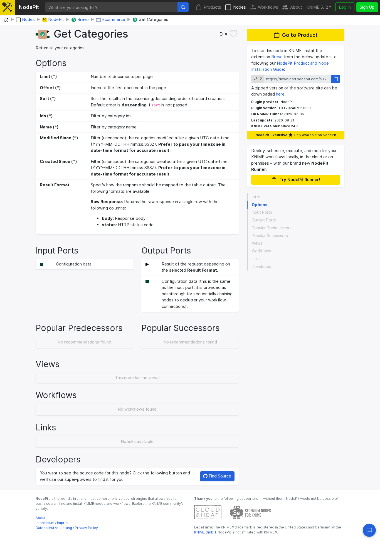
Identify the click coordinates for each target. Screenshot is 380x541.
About (296, 7)
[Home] (6, 20)
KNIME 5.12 (317, 7)
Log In (345, 7)
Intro (256, 197)
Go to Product (300, 35)
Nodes (239, 7)
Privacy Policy (86, 528)
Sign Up (367, 7)
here (280, 94)
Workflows (268, 7)
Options (259, 205)
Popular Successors (270, 235)
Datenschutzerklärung (54, 528)
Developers (262, 266)
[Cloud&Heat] (207, 512)
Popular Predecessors (272, 228)
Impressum (45, 523)
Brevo (277, 56)
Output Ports (264, 220)
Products (212, 7)
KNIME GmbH (205, 532)
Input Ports (262, 212)
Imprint (62, 523)
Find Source (219, 476)
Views (257, 243)
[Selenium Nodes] (251, 512)
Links (256, 259)
